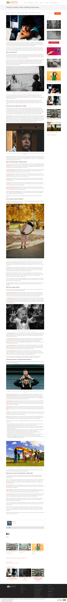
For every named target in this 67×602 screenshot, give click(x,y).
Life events (19, 62)
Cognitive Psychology (37, 590)
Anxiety (19, 12)
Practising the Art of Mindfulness (24, 550)
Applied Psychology (37, 592)
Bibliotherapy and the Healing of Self (25, 578)
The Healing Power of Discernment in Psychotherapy (12, 578)
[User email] (9, 527)
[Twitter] (8, 527)
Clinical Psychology (37, 593)
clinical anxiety (27, 109)
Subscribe (57, 13)
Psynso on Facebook (52, 134)
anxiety (40, 47)
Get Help (22, 590)
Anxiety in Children (25, 12)
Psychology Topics (23, 589)
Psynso (8, 12)
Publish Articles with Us (51, 589)
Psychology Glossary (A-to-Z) (38, 597)
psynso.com (14, 522)
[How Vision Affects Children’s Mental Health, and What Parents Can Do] (12, 547)
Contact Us (22, 591)
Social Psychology (36, 594)
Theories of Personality (37, 591)
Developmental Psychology (38, 589)
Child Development (32, 12)
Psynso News (38, 12)
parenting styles (29, 59)
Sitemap (22, 592)
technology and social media (17, 94)
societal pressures (11, 100)
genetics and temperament (39, 54)
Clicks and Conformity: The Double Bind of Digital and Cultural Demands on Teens (38, 551)
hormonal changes (41, 97)
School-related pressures (14, 63)
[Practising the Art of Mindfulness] (25, 547)
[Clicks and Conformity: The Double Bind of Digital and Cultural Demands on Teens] (38, 547)
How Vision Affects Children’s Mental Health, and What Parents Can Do (11, 551)
